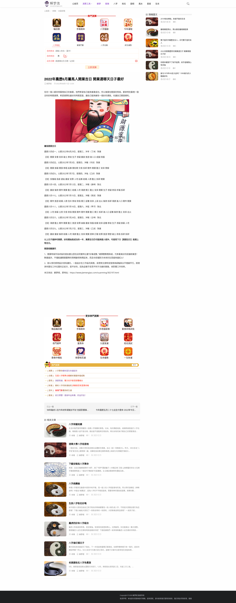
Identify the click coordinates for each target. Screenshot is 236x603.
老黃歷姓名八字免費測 (80, 562)
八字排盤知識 (75, 424)
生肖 (157, 3)
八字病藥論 (74, 483)
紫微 (107, 3)
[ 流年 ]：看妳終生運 (58, 390)
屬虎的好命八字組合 (79, 523)
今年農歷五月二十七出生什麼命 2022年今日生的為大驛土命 (122, 410)
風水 (141, 3)
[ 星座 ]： (66, 395)
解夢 (99, 3)
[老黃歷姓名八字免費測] (55, 569)
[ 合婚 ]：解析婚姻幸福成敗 (65, 375)
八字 (116, 3)
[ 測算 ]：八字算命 (61, 370)
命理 (54, 11)
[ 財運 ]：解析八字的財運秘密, (67, 385)
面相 (132, 3)
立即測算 (92, 67)
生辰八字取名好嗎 (78, 503)
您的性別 (50, 56)
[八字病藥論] (55, 490)
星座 (149, 3)
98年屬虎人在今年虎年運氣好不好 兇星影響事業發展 (70, 410)
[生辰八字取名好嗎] (55, 509)
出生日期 (50, 61)
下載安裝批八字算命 (79, 463)
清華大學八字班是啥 (79, 444)
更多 (134, 365)
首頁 (47, 11)
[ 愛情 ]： (64, 380)
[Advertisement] (92, 296)
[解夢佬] (53, 7)
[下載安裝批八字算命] (55, 470)
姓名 (124, 3)
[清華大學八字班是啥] (55, 450)
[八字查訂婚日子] (55, 549)
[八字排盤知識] (55, 430)
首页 (76, 4)
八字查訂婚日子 (76, 542)
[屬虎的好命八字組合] (55, 529)
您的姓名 (50, 51)
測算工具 (86, 3)
